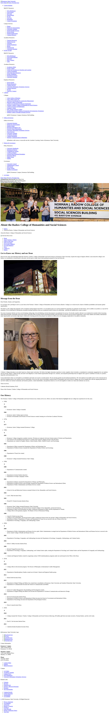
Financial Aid (10, 47)
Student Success (11, 42)
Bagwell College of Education (14, 102)
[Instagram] (56, 639)
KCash (9, 16)
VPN (8, 61)
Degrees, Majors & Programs (11, 686)
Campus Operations (12, 136)
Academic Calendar (9, 672)
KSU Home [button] (4, 2)
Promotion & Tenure (12, 75)
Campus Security (8, 692)
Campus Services (11, 85)
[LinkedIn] (56, 638)
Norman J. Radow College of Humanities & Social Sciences (22, 105)
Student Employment (12, 33)
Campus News (7, 674)
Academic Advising (12, 134)
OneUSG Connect (11, 91)
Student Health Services (13, 30)
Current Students (8, 5)
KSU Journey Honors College (14, 109)
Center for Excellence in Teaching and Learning (19, 70)
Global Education (8, 693)
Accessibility (7, 696)
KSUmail (9, 13)
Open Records (7, 709)
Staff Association (8, 242)
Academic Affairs (11, 67)
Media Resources (8, 665)
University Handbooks (12, 148)
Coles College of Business (13, 98)
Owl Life (9, 18)
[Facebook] (56, 635)
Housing (6, 683)
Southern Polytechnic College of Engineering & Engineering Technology (25, 111)
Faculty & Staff (8, 50)
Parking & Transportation (13, 27)
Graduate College (11, 108)
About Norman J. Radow (10, 239)
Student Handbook (12, 44)
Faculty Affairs (11, 68)
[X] (56, 636)
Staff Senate (10, 166)
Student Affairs (11, 126)
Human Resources (11, 84)
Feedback (6, 707)
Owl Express (10, 12)
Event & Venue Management (14, 129)
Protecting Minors (11, 155)
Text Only (6, 712)
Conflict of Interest (11, 152)
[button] (12, 179)
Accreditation (7, 703)
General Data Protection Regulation (16, 154)
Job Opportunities (8, 689)
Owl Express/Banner (12, 57)
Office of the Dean (8, 241)
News (5, 247)
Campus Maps (7, 662)
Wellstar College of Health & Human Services (18, 112)
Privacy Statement (8, 702)
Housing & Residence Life (14, 127)
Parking (6, 664)
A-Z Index (6, 175)
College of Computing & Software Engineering (19, 103)
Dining (9, 26)
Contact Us (6, 248)
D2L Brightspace (11, 11)
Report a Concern (8, 706)
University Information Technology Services (18, 87)
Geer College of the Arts (13, 99)
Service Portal (10, 32)
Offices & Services (8, 117)
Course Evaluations (12, 21)
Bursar (8, 46)
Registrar (6, 688)
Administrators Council (13, 165)
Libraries (6, 682)
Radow (6, 228)
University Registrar (12, 49)
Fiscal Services (11, 132)
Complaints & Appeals (12, 151)
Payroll (9, 89)
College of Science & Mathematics (15, 106)
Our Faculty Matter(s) (9, 244)
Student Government (12, 169)
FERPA (9, 158)
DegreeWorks (10, 15)
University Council (12, 164)
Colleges (6, 92)
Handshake (10, 19)
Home (5, 238)
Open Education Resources (14, 72)
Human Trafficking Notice (10, 710)
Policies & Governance (9, 143)
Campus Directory (11, 35)
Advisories (6, 704)
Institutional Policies (12, 150)
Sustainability (7, 695)
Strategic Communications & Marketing (17, 137)
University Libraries (12, 29)
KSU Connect (10, 60)
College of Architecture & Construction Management (20, 101)
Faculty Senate (10, 168)
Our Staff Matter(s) (8, 245)
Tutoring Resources (12, 40)
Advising (9, 43)
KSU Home (4, 177)
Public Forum (10, 157)
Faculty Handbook (11, 74)
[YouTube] (56, 640)
